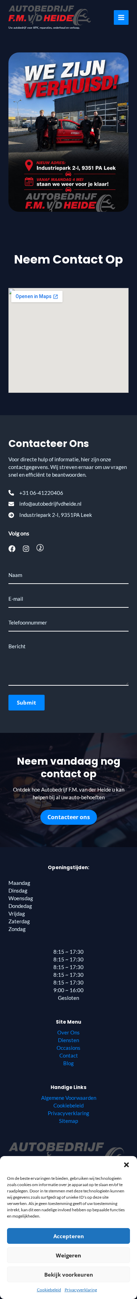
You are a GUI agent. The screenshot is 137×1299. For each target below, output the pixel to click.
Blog (68, 1063)
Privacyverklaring (81, 1289)
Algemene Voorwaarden (68, 1098)
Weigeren (68, 1255)
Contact (68, 1056)
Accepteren (68, 1236)
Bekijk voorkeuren (68, 1274)
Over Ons (68, 1032)
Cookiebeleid (49, 1289)
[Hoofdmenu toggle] (121, 17)
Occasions (68, 1048)
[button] (126, 1164)
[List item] (11, 548)
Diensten (68, 1040)
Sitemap (68, 1121)
